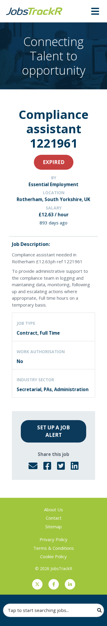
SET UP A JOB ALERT (53, 431)
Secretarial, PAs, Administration (53, 389)
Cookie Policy (53, 556)
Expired (53, 162)
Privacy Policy (53, 539)
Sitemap (53, 526)
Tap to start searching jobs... (38, 610)
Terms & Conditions (53, 548)
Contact (54, 518)
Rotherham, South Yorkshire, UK (53, 199)
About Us (53, 509)
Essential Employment (53, 184)
